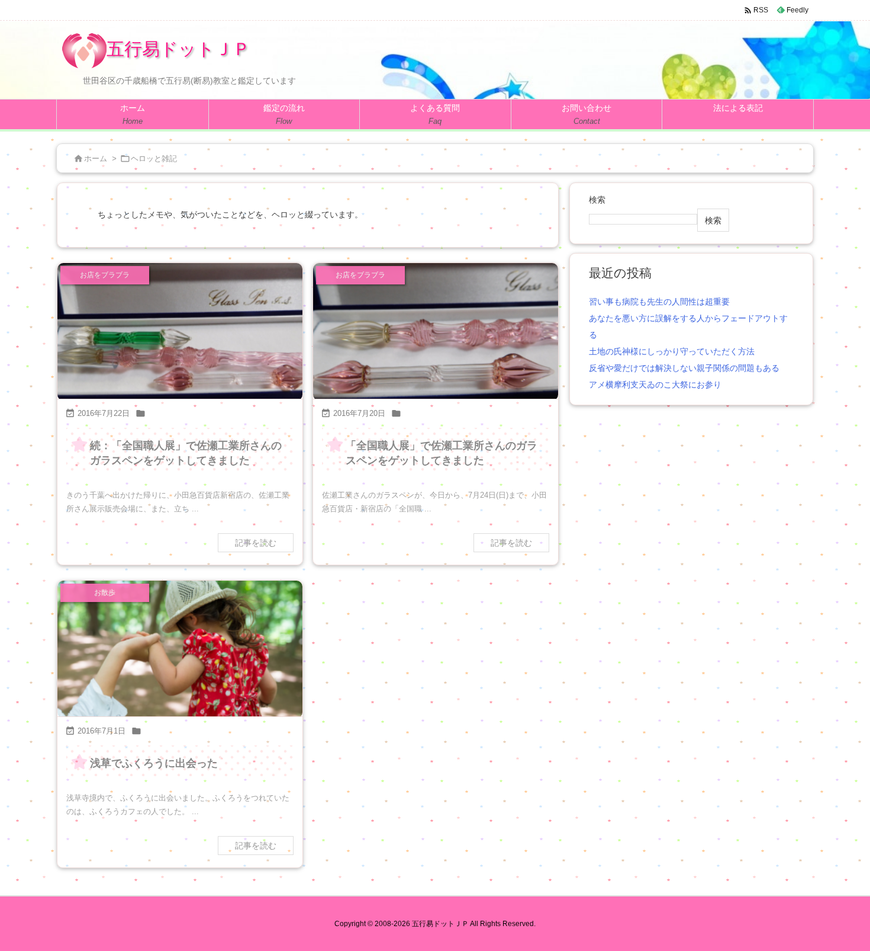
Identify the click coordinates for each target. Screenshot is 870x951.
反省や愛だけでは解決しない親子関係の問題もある (684, 368)
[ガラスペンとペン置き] (435, 332)
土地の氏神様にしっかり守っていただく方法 (672, 351)
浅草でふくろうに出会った (154, 763)
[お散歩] (179, 650)
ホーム (95, 158)
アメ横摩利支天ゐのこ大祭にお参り (655, 384)
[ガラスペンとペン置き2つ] (179, 332)
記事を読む (255, 542)
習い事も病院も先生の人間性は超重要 (659, 301)
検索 (597, 199)
